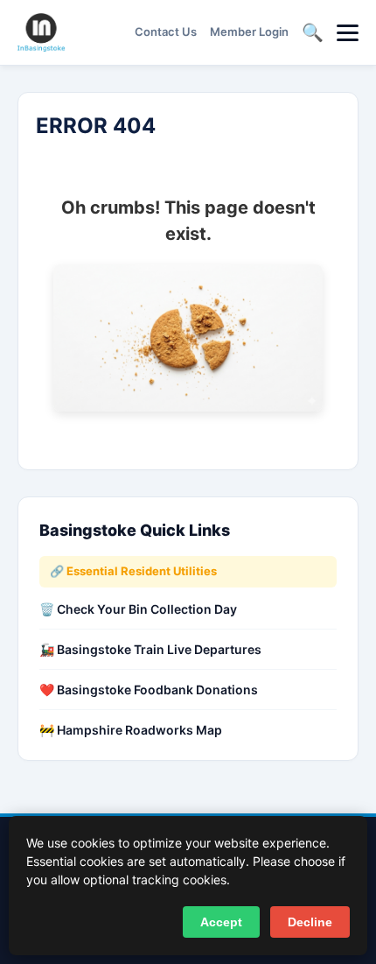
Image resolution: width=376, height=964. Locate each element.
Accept (221, 922)
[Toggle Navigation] (348, 33)
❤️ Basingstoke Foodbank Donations (148, 689)
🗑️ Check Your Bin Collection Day (138, 609)
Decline (310, 922)
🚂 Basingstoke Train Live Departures (150, 649)
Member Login (249, 32)
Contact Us (166, 32)
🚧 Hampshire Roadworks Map (130, 729)
